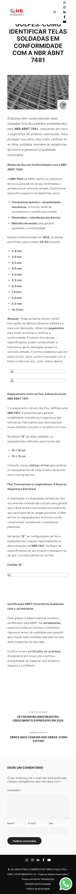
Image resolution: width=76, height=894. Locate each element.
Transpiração (47, 879)
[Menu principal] (54, 12)
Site (51, 823)
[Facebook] (64, 16)
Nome (11, 823)
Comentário (14, 790)
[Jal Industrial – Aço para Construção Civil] (16, 12)
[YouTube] (64, 21)
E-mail (32, 823)
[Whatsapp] (64, 2)
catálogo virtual (39, 465)
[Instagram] (64, 7)
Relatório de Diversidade (38, 883)
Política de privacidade (38, 888)
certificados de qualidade (44, 651)
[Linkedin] (64, 12)
